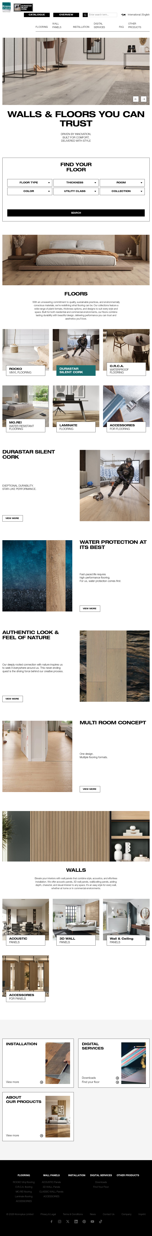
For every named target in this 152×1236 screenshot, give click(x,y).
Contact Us (108, 1214)
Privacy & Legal (48, 1214)
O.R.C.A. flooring (23, 1187)
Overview (66, 15)
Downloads (101, 1182)
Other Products (128, 1176)
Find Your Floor (101, 1187)
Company (126, 1214)
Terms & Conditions (73, 1214)
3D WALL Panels (51, 1187)
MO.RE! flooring (24, 1192)
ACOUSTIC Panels (51, 1182)
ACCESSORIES (24, 1201)
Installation (76, 1176)
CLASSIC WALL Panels (51, 1192)
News (93, 1214)
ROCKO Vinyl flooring (24, 1182)
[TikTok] (100, 1221)
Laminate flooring (24, 1197)
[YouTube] (92, 1221)
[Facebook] (51, 1221)
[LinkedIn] (76, 1221)
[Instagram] (59, 1221)
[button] (136, 99)
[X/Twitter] (68, 1221)
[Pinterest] (84, 1221)
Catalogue (37, 15)
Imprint (142, 1214)
